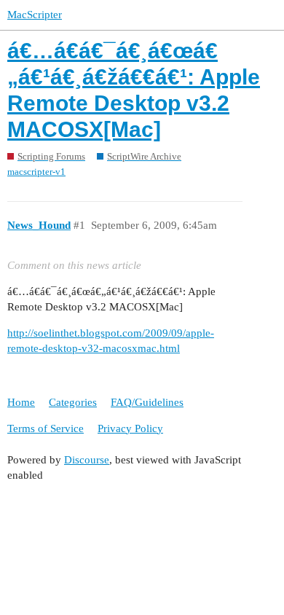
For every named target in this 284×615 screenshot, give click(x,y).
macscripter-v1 (36, 171)
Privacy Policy (130, 428)
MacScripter (34, 14)
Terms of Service (45, 428)
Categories (73, 402)
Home (21, 402)
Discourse (86, 460)
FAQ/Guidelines (147, 402)
